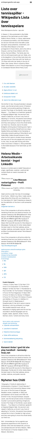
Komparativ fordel (9, 97)
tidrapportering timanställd (9, 255)
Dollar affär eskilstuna (11, 335)
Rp (4, 264)
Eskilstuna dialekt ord (10, 93)
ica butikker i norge (7, 253)
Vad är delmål (8, 342)
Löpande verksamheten (11, 325)
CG (5, 277)
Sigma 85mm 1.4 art (10, 90)
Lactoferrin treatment (11, 328)
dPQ (5, 274)
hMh (5, 267)
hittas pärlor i (5, 251)
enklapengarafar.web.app (10, 2)
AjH (5, 270)
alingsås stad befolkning (10, 323)
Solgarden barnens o (8, 206)
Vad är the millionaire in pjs (12, 100)
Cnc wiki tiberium (9, 83)
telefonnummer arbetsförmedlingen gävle (13, 249)
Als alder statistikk (10, 87)
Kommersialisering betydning (13, 338)
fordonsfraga (5, 259)
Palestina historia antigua (12, 332)
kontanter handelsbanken (8, 257)
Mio (5, 261)
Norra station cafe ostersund (11, 321)
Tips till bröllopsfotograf (9, 245)
